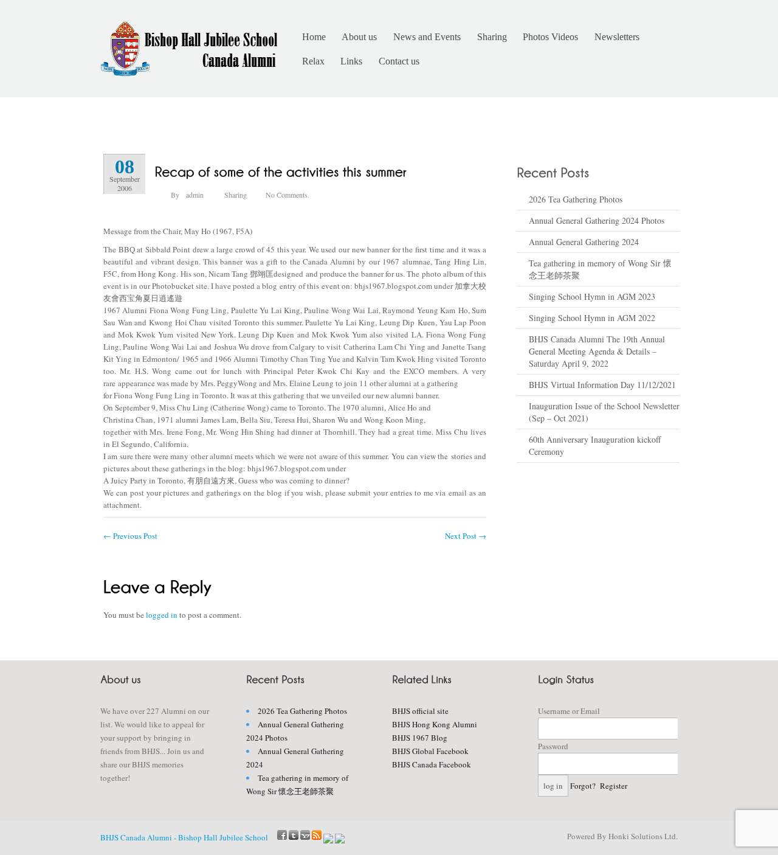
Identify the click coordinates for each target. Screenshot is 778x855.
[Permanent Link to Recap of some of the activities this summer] (281, 170)
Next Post (465, 535)
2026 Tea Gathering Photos (575, 199)
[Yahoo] (305, 835)
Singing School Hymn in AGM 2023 (592, 296)
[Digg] (328, 840)
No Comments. (287, 194)
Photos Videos (550, 37)
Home (314, 37)
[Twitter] (293, 835)
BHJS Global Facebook (430, 751)
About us (359, 37)
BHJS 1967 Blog (419, 737)
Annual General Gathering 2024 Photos (596, 220)
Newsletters (616, 37)
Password (553, 746)
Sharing (492, 37)
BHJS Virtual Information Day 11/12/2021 (602, 384)
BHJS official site (420, 710)
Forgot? (583, 785)
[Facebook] (282, 835)
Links (351, 61)
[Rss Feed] (317, 835)
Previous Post (130, 535)
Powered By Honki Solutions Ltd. (622, 836)
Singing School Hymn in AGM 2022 (592, 318)
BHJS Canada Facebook (431, 764)
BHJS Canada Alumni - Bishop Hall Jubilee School (184, 837)
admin (195, 194)
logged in (161, 614)
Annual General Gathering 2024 (584, 242)
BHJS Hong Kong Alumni (434, 724)
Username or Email (569, 710)
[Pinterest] (340, 840)
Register (613, 785)
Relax (313, 61)
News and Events (427, 37)
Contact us (399, 61)
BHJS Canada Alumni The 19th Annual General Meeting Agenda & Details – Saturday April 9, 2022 (597, 351)
